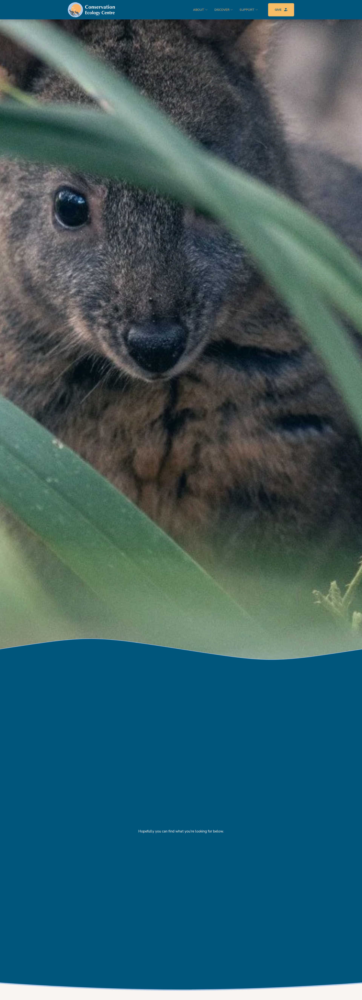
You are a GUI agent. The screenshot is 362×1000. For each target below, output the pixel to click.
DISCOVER (221, 10)
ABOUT (198, 10)
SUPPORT (247, 10)
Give (278, 10)
